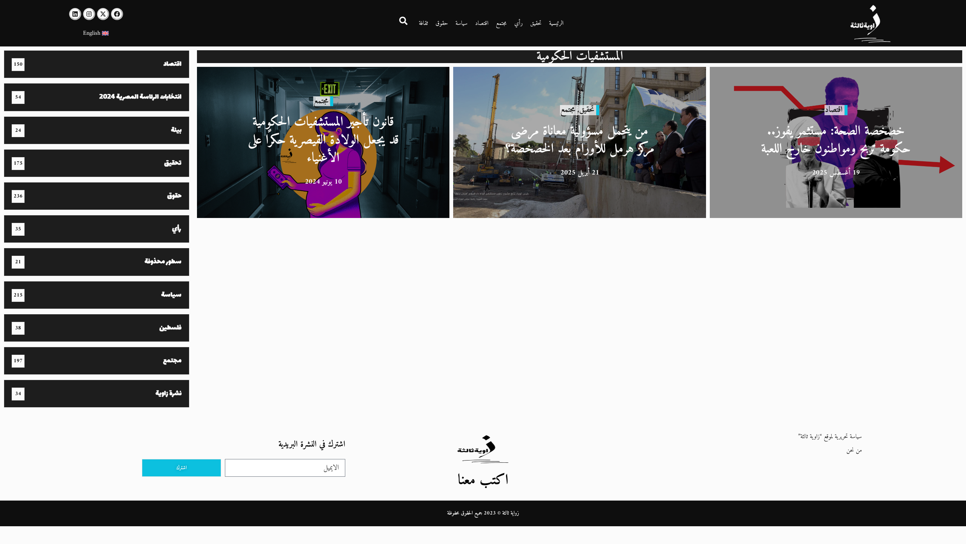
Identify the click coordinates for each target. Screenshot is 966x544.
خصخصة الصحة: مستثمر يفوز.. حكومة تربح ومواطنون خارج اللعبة (836, 140)
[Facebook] (117, 14)
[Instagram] (89, 14)
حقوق (441, 23)
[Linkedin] (75, 14)
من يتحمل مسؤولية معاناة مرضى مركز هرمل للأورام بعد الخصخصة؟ (579, 140)
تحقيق (535, 23)
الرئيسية (556, 23)
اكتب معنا (483, 480)
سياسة (461, 23)
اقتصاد (481, 23)
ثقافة (423, 23)
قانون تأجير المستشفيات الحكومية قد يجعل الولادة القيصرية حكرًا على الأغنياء (323, 140)
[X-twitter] (103, 14)
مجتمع (501, 23)
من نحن (854, 450)
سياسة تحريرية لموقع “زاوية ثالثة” (830, 436)
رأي (518, 23)
